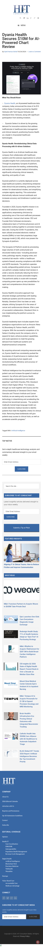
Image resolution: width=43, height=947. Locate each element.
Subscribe (5, 825)
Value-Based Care (8, 881)
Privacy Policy (24, 936)
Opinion (5, 837)
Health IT (5, 841)
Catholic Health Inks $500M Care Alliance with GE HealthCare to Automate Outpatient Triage (28, 739)
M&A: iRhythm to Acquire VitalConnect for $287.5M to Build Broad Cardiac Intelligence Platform (29, 651)
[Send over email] (14, 58)
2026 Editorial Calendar (10, 801)
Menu (23, 25)
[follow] (25, 18)
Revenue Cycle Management (15, 854)
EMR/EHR (9, 846)
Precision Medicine (12, 866)
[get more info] (39, 18)
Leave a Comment (34, 51)
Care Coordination (12, 844)
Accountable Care (12, 883)
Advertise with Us (8, 806)
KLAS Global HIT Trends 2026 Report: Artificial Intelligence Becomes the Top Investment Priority (29, 756)
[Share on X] (7, 58)
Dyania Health (9, 103)
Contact (5, 820)
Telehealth (9, 869)
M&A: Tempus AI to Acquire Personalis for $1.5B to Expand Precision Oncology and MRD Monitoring (29, 701)
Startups (5, 876)
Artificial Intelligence (18, 430)
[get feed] (21, 18)
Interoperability (11, 849)
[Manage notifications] (38, 942)
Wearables (9, 871)
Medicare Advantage (12, 886)
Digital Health (7, 859)
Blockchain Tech (11, 864)
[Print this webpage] (18, 58)
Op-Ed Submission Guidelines (12, 816)
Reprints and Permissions (10, 811)
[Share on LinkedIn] (4, 58)
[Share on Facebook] (11, 58)
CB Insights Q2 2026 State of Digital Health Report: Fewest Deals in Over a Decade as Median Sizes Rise (29, 669)
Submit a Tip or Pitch (21, 528)
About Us (5, 797)
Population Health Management (16, 851)
